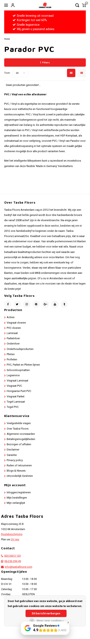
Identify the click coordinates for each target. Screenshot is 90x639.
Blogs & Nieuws (16, 471)
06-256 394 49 (12, 561)
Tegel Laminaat (16, 402)
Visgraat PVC (14, 386)
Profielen (12, 359)
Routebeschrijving (11, 534)
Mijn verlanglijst (16, 503)
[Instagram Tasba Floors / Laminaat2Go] (26, 304)
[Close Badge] (68, 622)
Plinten (11, 354)
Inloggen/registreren (19, 492)
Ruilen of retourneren (19, 465)
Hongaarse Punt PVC (19, 391)
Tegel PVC (13, 407)
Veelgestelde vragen (19, 423)
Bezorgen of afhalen (19, 444)
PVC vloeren (14, 328)
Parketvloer (13, 338)
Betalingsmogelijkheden (21, 439)
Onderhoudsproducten (20, 349)
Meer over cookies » (50, 620)
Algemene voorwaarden (21, 434)
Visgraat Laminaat (17, 381)
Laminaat (12, 333)
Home (7, 39)
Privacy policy (15, 460)
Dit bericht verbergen (46, 613)
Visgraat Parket (15, 396)
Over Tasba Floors (17, 429)
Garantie (12, 455)
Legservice (13, 375)
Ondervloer (13, 344)
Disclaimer (13, 450)
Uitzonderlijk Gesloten (20, 476)
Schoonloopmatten (18, 370)
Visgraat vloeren (16, 323)
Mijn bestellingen (17, 498)
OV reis (15, 539)
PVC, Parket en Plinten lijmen (23, 365)
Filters (46, 62)
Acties (10, 317)
